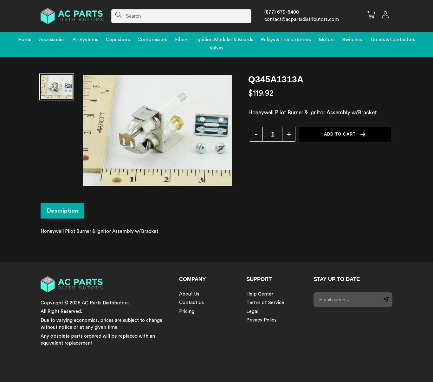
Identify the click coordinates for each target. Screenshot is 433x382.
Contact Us (191, 302)
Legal (252, 311)
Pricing (186, 311)
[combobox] (181, 16)
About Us (189, 294)
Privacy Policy (261, 320)
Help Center (259, 294)
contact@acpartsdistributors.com (301, 19)
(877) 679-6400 (281, 12)
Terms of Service (265, 302)
